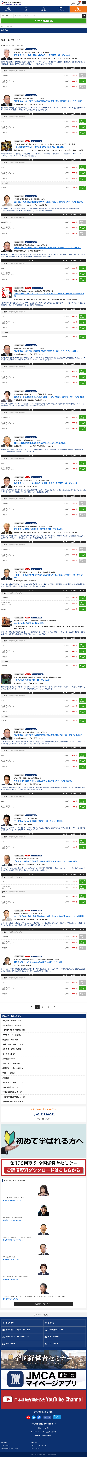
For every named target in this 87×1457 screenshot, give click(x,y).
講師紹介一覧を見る (43, 1304)
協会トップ (42, 1428)
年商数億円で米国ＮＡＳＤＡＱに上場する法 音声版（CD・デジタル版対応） (44, 781)
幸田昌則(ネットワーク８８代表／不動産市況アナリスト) (33, 446)
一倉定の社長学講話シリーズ (13, 1097)
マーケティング (8, 1054)
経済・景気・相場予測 (11, 1063)
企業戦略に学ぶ (8, 1059)
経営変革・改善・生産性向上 (13, 1068)
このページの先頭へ (43, 1314)
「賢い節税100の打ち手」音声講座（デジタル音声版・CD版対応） (40, 147)
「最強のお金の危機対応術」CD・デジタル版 (32, 680)
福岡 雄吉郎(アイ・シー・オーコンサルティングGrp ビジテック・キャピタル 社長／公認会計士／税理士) (49, 150)
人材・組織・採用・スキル (12, 1044)
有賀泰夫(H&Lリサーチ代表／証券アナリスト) (29, 104)
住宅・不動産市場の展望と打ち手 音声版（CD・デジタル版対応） (40, 443)
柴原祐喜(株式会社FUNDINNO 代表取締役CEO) (30, 400)
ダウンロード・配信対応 (12, 1035)
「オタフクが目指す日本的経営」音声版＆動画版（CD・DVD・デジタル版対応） (46, 861)
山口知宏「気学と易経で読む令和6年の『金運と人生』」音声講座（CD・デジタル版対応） (49, 202)
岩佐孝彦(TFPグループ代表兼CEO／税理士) (29, 683)
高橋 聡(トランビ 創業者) (23, 824)
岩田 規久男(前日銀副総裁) (23, 965)
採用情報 (34, 1442)
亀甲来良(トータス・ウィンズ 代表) (26, 486)
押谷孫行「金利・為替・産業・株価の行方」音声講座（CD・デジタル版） (43, 55)
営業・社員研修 (8, 1073)
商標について (36, 1449)
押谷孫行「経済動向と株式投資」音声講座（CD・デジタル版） (39, 529)
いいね (48, 1417)
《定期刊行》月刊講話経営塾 (13, 1030)
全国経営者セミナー (42, 1435)
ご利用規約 (5, 1445)
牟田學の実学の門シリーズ (12, 1102)
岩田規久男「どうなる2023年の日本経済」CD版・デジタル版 (38, 962)
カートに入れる (82, 81)
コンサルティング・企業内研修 (42, 1432)
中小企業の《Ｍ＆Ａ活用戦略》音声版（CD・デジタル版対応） (39, 821)
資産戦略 (5, 1078)
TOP (2, 26)
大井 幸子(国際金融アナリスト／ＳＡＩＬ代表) (30, 626)
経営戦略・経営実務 (10, 1040)
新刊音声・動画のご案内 (12, 1021)
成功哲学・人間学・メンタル (13, 1082)
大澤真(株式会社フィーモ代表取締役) (64, 299)
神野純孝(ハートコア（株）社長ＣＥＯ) (27, 784)
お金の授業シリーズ (10, 1087)
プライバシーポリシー (39, 1445)
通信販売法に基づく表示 (9, 1449)
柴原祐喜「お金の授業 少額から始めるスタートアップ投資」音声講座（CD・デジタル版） (49, 397)
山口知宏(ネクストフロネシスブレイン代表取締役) (31, 205)
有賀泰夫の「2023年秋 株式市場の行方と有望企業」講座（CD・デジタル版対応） (46, 351)
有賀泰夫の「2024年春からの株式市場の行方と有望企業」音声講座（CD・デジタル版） (48, 101)
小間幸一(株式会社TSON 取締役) (25, 580)
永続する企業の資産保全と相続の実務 (29, 623)
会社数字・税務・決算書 (12, 1049)
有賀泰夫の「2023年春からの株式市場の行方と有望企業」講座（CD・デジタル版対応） (48, 735)
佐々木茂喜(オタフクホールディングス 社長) (29, 864)
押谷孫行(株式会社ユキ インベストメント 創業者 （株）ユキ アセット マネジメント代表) (45, 58)
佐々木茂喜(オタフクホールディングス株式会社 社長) (32, 299)
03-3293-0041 (43, 1114)
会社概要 (4, 1442)
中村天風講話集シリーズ (12, 1092)
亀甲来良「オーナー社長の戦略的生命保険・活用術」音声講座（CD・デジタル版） (46, 483)
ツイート (57, 1416)
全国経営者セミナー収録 (12, 1025)
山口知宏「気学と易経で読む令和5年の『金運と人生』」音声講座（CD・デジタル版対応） (49, 916)
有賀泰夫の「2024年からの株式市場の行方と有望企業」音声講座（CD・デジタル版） (47, 248)
